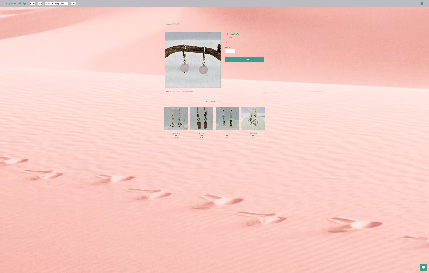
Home (167, 24)
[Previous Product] (161, 124)
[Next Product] (268, 124)
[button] (422, 3)
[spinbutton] (230, 51)
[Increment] (233, 51)
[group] (214, 124)
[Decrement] (226, 51)
